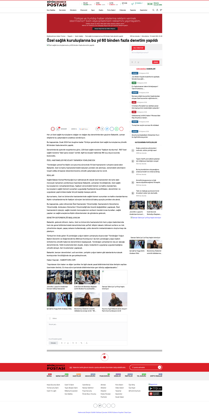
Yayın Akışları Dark (71, 388)
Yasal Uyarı (128, 412)
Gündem (73, 10)
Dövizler (103, 388)
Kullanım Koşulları (118, 412)
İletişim (88, 412)
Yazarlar (133, 10)
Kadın (101, 10)
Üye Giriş (132, 385)
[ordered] (73, 343)
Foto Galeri (111, 10)
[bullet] (76, 343)
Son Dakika (51, 10)
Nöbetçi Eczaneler (71, 391)
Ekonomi (83, 10)
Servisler (62, 10)
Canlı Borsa (86, 385)
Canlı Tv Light (51, 391)
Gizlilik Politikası (96, 412)
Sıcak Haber (119, 397)
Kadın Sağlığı (79, 36)
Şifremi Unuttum (134, 391)
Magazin (69, 36)
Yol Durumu (141, 375)
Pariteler (129, 375)
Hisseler (117, 375)
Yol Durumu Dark (53, 388)
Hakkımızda (81, 412)
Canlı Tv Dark (69, 385)
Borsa (49, 375)
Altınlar (103, 385)
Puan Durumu (105, 375)
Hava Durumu (90, 375)
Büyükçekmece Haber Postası (56, 36)
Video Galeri (119, 388)
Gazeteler (143, 10)
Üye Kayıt (132, 388)
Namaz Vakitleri (62, 375)
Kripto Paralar (156, 375)
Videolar (123, 10)
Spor (93, 10)
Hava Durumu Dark (53, 385)
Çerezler (104, 412)
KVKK (110, 412)
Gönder (53, 343)
